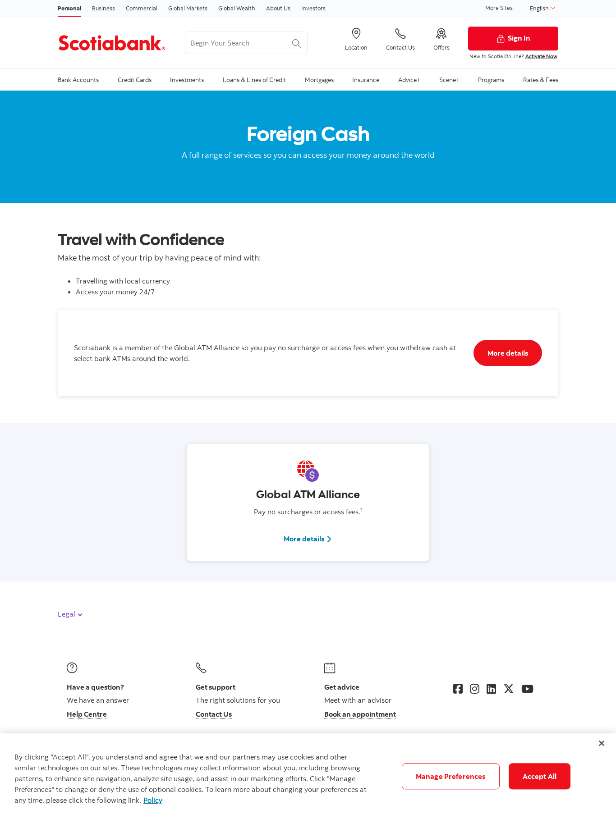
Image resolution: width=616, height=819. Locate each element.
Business (103, 8)
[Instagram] (474, 689)
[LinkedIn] (491, 689)
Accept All (540, 776)
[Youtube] (527, 689)
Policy (152, 800)
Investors (313, 8)
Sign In (519, 37)
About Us (278, 8)
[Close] (601, 743)
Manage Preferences (451, 776)
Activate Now (541, 56)
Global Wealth (236, 8)
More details (308, 538)
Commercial (141, 8)
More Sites (499, 7)
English (540, 8)
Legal (67, 613)
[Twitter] (508, 689)
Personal (69, 8)
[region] (308, 776)
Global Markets (187, 8)
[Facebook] (458, 689)
